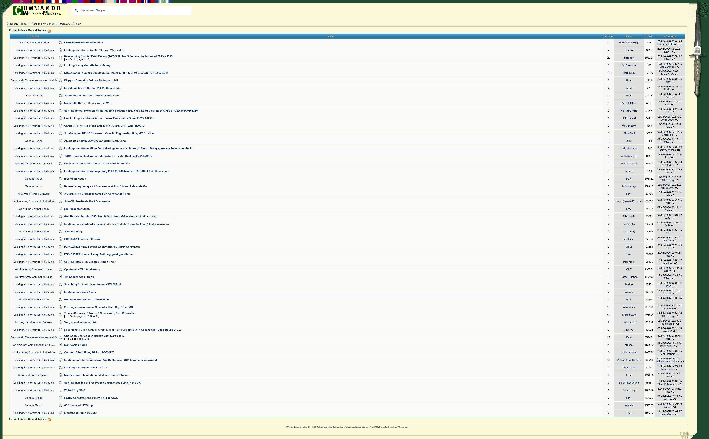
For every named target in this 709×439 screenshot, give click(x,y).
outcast (629, 344)
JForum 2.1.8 (392, 427)
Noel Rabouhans (629, 382)
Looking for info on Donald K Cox (85, 367)
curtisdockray (629, 155)
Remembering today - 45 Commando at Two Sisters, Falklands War (106, 186)
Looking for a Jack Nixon (80, 291)
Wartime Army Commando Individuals (34, 201)
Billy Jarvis (629, 216)
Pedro (629, 87)
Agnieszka (629, 223)
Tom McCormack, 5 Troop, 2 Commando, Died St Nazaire (99, 313)
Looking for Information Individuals (33, 50)
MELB (629, 246)
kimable (628, 291)
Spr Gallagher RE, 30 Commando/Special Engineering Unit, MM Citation (109, 133)
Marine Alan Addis (75, 344)
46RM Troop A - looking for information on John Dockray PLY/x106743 (108, 155)
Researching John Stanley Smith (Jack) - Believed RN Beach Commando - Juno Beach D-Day (122, 329)
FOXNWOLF (667, 346)
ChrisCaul (629, 133)
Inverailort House (75, 178)
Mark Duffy (629, 72)
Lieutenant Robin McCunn (80, 412)
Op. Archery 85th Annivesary (82, 269)
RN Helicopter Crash (77, 208)
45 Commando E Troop (78, 405)
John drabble (629, 352)
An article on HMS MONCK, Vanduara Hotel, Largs (95, 140)
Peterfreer (629, 261)
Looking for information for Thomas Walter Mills (94, 50)
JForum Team (403, 427)
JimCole (629, 239)
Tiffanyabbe (629, 367)
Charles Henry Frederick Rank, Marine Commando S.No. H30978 (104, 125)
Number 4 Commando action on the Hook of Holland (97, 163)
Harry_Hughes (629, 276)
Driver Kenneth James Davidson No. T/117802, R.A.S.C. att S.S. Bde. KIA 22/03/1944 (116, 72)
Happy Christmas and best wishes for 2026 (91, 397)
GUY (667, 217)
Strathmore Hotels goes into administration (91, 95)
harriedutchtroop (629, 42)
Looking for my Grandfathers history (87, 65)
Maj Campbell (629, 65)
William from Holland (629, 359)
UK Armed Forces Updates (33, 193)
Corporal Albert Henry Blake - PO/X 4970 (89, 352)
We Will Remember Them (34, 208)
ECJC (629, 412)
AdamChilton (628, 103)
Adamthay (629, 307)
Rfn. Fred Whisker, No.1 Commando (86, 299)
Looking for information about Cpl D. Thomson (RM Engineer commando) (110, 359)
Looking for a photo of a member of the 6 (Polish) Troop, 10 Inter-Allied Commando (116, 223)
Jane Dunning (73, 231)
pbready (629, 57)
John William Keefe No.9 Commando (87, 201)
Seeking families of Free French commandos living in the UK (102, 382)
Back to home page (43, 23)
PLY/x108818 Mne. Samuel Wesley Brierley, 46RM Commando (102, 246)
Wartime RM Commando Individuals (34, 344)
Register (63, 23)
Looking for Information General (33, 163)
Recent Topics (18, 23)
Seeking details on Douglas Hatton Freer (89, 261)
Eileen (667, 51)
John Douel (629, 118)
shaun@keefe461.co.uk (629, 201)
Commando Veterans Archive (297, 427)
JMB (629, 140)
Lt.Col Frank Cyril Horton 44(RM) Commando (92, 87)
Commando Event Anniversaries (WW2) (34, 80)
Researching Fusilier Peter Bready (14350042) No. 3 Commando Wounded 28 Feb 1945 (118, 56)
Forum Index (17, 30)
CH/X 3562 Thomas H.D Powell (83, 239)
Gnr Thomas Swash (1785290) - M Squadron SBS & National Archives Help (110, 216)
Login (77, 23)
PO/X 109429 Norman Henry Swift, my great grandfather (98, 254)
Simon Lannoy (629, 163)
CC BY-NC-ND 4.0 (372, 427)
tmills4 (629, 50)
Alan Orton (667, 164)
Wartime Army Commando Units (33, 269)
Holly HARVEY (629, 110)
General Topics (33, 95)
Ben (629, 254)
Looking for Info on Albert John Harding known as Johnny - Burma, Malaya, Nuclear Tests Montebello (128, 148)
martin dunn (629, 322)
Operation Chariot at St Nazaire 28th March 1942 (94, 335)
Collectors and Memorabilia (34, 42)
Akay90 (629, 329)
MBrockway (667, 180)
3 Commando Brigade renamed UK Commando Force (97, 193)
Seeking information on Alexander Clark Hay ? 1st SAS (98, 307)
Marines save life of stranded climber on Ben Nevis (96, 375)
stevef (629, 171)
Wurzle (668, 399)
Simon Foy (629, 390)
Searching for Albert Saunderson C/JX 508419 (92, 284)
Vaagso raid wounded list (80, 322)
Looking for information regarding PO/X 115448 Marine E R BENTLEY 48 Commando (116, 171)
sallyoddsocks (629, 148)
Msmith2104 (629, 125)
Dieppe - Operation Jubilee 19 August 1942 (91, 80)
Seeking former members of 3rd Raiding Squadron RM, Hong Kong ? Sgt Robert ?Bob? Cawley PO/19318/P (131, 110)
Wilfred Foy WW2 (75, 390)
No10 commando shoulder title (83, 42)
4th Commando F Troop (79, 276)
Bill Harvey (629, 231)
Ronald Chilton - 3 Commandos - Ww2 (88, 103)
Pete (629, 80)
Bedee (629, 284)
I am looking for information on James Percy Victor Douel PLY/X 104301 (109, 118)
